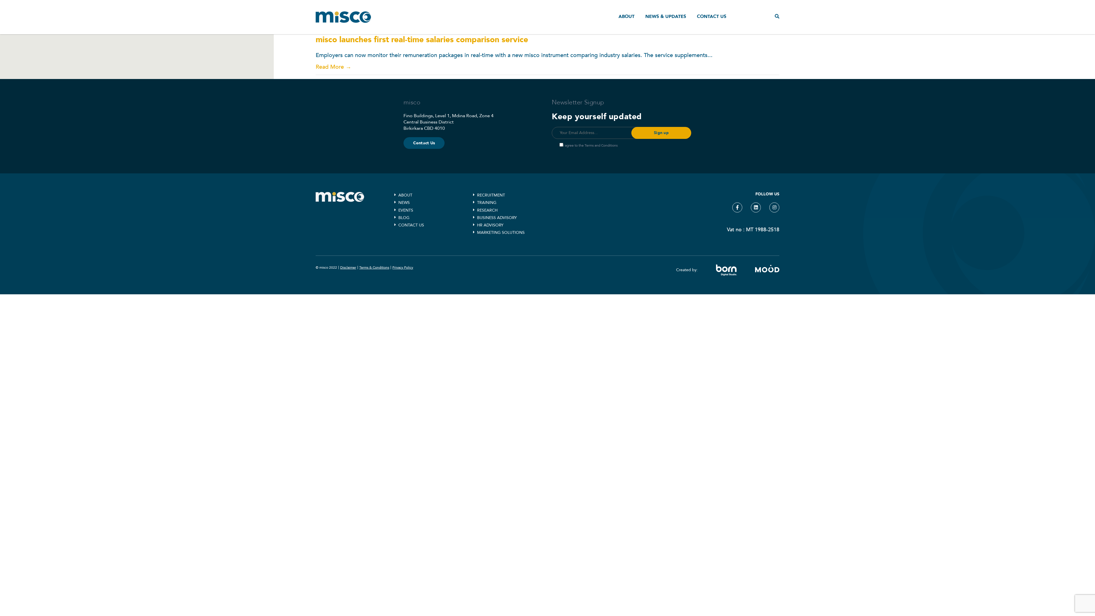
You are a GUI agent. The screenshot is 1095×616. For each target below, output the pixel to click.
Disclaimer (348, 267)
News (404, 202)
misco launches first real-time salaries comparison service (422, 39)
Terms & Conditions (374, 267)
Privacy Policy (402, 267)
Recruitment (491, 195)
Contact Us (424, 143)
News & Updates (665, 16)
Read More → (333, 67)
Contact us (711, 16)
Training (486, 202)
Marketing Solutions (501, 232)
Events (405, 210)
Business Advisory (497, 217)
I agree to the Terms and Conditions (590, 145)
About (626, 16)
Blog (403, 217)
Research (487, 210)
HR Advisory (490, 225)
